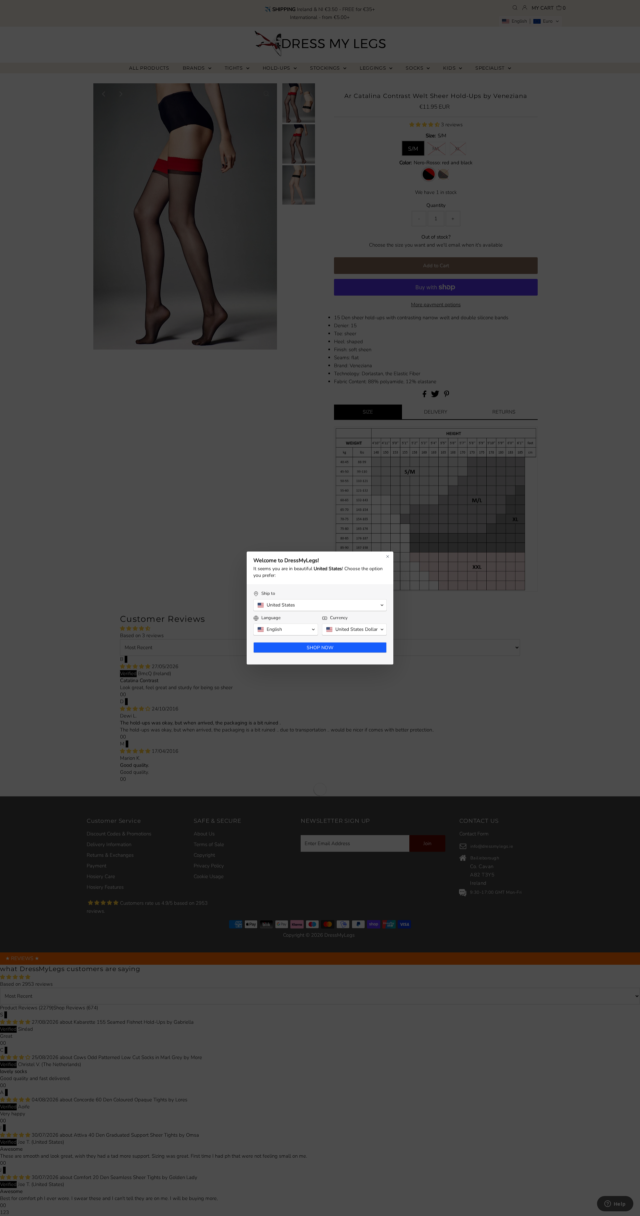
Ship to (268, 594)
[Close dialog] (387, 556)
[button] (320, 605)
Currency (339, 618)
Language (271, 618)
